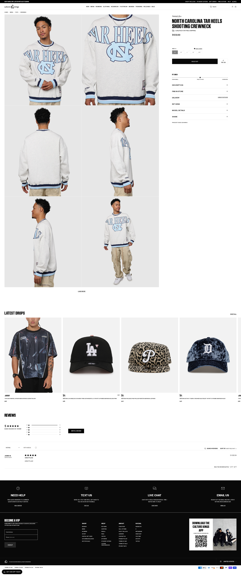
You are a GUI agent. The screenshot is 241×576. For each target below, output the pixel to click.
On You (103, 536)
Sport (84, 534)
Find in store (177, 91)
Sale (153, 6)
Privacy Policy (123, 539)
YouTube (138, 536)
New (87, 6)
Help (103, 523)
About (121, 523)
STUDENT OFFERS (202, 1)
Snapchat (138, 534)
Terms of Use (123, 541)
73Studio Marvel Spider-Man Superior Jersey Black (20, 398)
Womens (99, 6)
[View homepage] (12, 6)
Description (177, 85)
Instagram (139, 531)
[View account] (232, 7)
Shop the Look (123, 531)
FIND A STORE (222, 1)
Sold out (195, 61)
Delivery (200, 97)
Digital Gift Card (87, 536)
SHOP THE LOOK (190, 1)
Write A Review (76, 431)
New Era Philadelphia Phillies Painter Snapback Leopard (138, 398)
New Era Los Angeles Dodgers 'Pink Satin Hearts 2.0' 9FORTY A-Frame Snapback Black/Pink (90, 398)
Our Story (122, 526)
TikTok (138, 541)
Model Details (178, 110)
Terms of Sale (123, 543)
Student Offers (106, 541)
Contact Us (122, 536)
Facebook (138, 526)
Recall (103, 531)
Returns (104, 526)
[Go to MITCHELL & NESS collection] (177, 16)
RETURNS (176, 104)
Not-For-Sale (86, 541)
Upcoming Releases (88, 539)
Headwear (115, 6)
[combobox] (218, 6)
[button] (235, 7)
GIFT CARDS (213, 1)
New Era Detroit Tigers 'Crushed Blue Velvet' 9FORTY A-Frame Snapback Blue (202, 398)
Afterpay (104, 539)
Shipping (104, 529)
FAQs (102, 534)
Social (138, 523)
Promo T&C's (123, 546)
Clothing (106, 6)
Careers (121, 534)
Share (174, 116)
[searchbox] (213, 448)
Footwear (123, 6)
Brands (131, 6)
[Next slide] (236, 354)
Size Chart (199, 48)
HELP (229, 1)
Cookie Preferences (105, 544)
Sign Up (10, 545)
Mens (92, 6)
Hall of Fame (122, 529)
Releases (146, 6)
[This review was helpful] (231, 467)
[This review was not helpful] (234, 467)
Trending (138, 6)
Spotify (138, 539)
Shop (84, 523)
